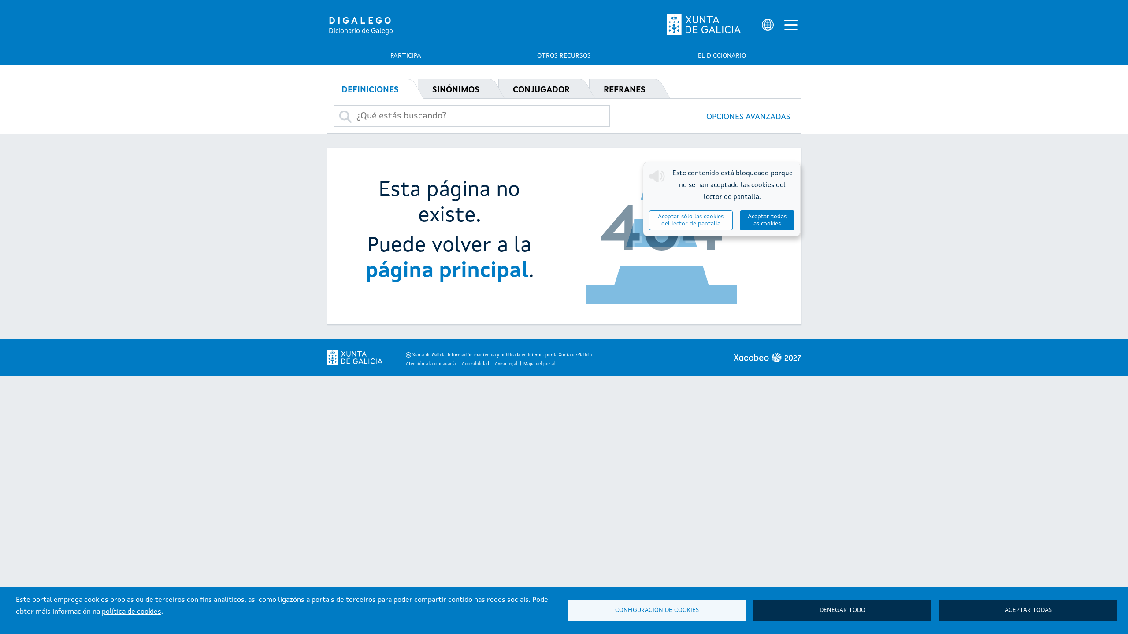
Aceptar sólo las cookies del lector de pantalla (691, 220)
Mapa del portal (539, 363)
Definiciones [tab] (370, 90)
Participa (405, 56)
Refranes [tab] (625, 90)
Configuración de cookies (657, 610)
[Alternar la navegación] (791, 24)
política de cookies (131, 612)
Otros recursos (564, 56)
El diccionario (722, 56)
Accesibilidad (475, 363)
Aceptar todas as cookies (767, 220)
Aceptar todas (1028, 610)
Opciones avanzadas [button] (748, 117)
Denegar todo (842, 610)
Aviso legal (506, 363)
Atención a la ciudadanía (431, 363)
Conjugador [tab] (541, 90)
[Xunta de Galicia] (704, 24)
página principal (447, 271)
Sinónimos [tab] (455, 90)
